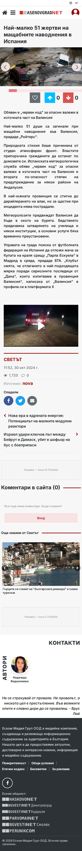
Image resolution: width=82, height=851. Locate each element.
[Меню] (12, 12)
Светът (13, 359)
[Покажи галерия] (77, 60)
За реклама (61, 769)
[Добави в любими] (36, 97)
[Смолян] (25, 824)
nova (28, 383)
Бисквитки (38, 769)
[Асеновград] (41, 12)
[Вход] (75, 12)
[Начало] (4, 12)
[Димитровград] (27, 805)
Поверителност (14, 763)
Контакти (64, 643)
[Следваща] (76, 66)
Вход (41, 518)
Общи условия (42, 763)
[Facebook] (7, 783)
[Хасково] (19, 799)
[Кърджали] (23, 811)
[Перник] (18, 830)
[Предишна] (5, 66)
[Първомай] (20, 818)
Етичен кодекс (13, 769)
